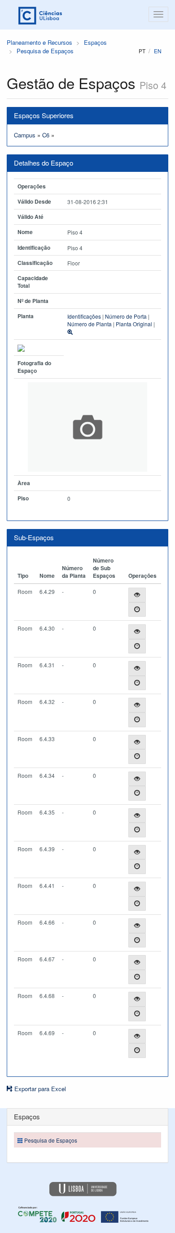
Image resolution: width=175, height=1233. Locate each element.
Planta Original (134, 324)
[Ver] (137, 595)
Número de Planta (89, 324)
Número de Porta (126, 316)
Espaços (95, 42)
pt (142, 51)
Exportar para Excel (39, 1088)
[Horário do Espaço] (137, 609)
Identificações (84, 316)
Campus (24, 135)
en (158, 51)
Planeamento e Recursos (39, 42)
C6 (45, 135)
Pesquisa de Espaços (45, 51)
